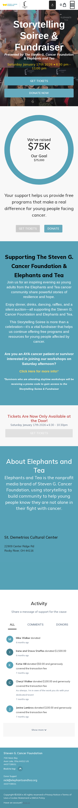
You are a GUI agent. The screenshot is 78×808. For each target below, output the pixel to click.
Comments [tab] (35, 624)
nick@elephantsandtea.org (20, 780)
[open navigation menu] (72, 5)
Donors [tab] (62, 624)
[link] (39, 81)
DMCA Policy (38, 798)
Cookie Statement (19, 798)
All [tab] (12, 624)
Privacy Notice (52, 794)
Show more (38, 729)
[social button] (52, 5)
